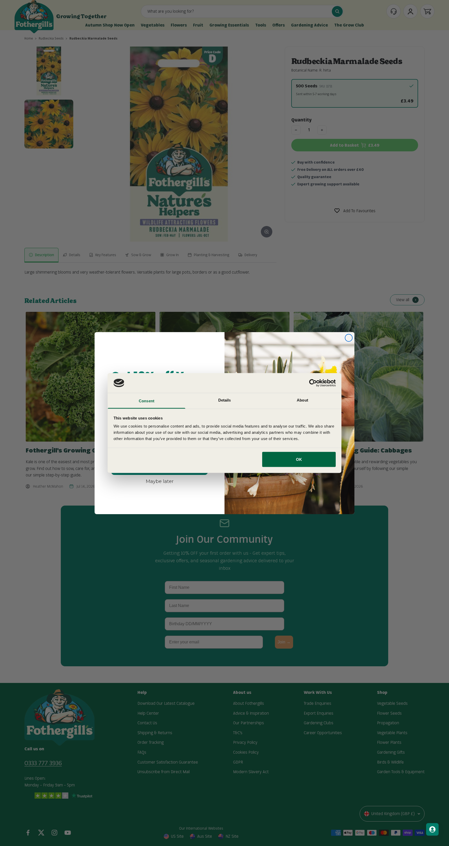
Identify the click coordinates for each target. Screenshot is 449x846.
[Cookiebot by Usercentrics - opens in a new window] (313, 383)
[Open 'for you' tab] (432, 829)
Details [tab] (224, 400)
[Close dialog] (348, 337)
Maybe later (160, 481)
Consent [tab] (146, 401)
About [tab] (302, 400)
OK (299, 459)
